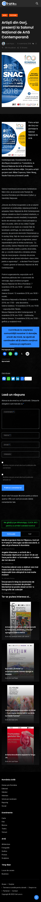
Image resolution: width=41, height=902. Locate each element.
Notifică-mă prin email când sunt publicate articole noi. (18, 478)
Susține (11, 884)
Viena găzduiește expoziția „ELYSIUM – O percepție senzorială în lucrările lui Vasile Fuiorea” (20, 713)
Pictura (13, 15)
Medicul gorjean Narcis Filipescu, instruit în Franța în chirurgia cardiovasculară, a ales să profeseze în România (20, 543)
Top (29, 534)
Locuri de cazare (8, 870)
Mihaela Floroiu (9, 549)
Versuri (4, 832)
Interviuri (5, 796)
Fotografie (5, 848)
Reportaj (5, 802)
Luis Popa (14, 678)
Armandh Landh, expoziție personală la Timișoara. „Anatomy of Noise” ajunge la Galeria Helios (20, 630)
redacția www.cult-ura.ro (20, 636)
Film (3, 822)
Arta (4, 15)
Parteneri (6, 891)
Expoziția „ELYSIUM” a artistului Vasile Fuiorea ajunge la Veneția (19, 671)
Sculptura (5, 858)
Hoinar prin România (9, 785)
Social (4, 806)
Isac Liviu (14, 720)
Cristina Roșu (8, 564)
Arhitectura (6, 844)
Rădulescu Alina (9, 593)
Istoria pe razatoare (9, 799)
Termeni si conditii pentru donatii (14, 887)
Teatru (4, 829)
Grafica (4, 851)
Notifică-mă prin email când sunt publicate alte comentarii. (19, 466)
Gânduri (4, 792)
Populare (11, 534)
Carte (4, 818)
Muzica (4, 825)
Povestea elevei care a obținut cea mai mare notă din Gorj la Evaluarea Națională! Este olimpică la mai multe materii (20, 571)
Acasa (4, 884)
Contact (15, 891)
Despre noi (32, 887)
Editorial (5, 789)
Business (5, 874)
